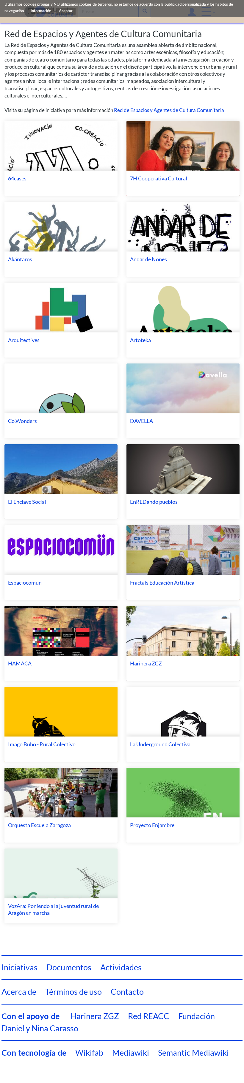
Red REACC (148, 1016)
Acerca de (18, 992)
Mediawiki (130, 1052)
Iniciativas (19, 967)
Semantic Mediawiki (193, 1052)
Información (41, 11)
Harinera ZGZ (95, 1016)
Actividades (121, 967)
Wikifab (89, 1052)
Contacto (127, 992)
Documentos (68, 967)
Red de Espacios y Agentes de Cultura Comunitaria (169, 110)
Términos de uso (73, 992)
